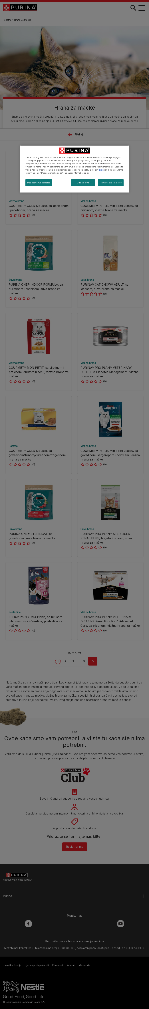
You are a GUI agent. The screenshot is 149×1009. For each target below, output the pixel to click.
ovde (101, 170)
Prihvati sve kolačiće (111, 182)
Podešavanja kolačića (38, 182)
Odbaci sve (83, 182)
